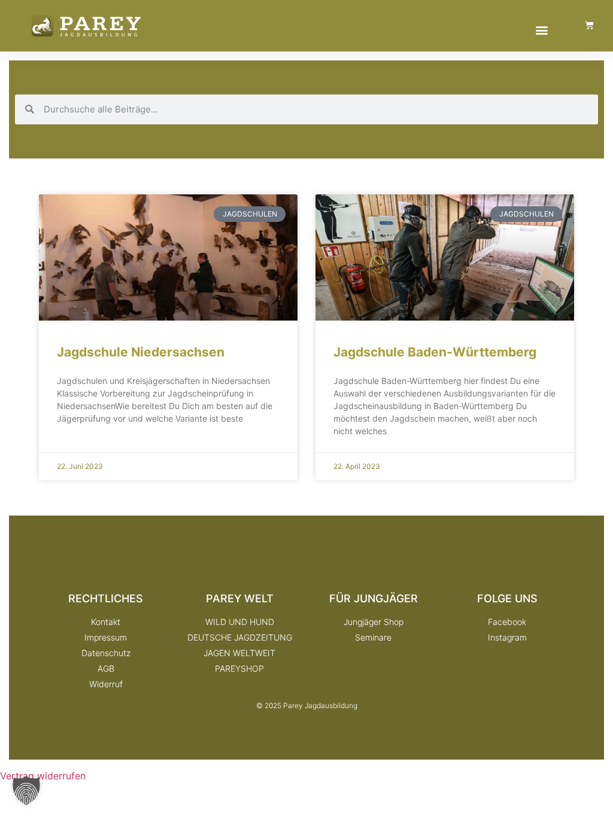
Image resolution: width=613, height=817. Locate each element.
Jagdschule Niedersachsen (140, 352)
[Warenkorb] (589, 25)
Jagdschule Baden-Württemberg (434, 352)
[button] (541, 29)
